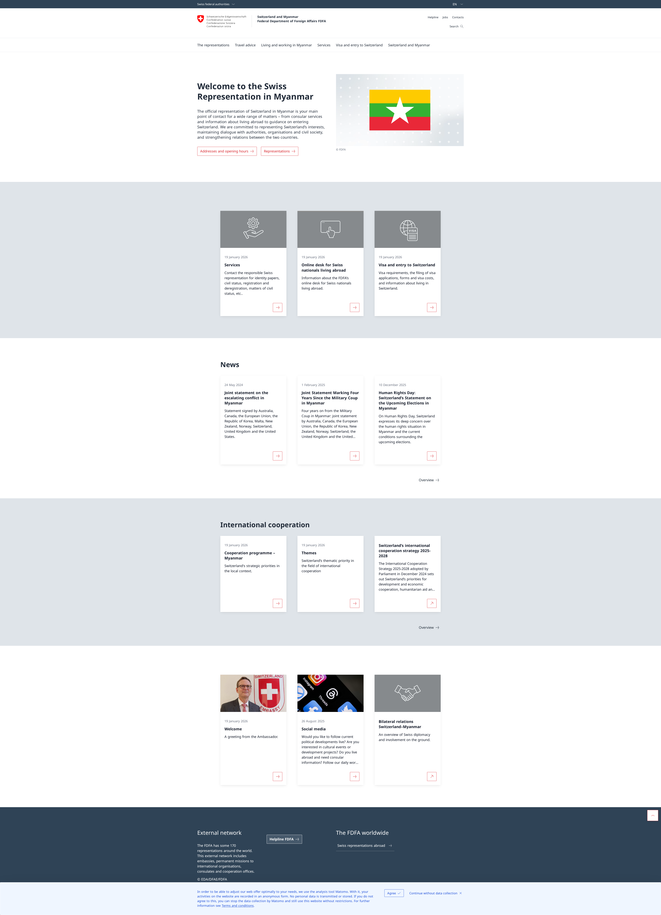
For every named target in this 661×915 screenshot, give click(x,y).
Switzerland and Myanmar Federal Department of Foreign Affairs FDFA (291, 19)
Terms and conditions (238, 905)
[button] (213, 45)
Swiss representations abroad (361, 845)
